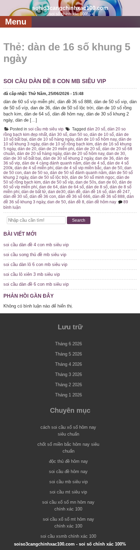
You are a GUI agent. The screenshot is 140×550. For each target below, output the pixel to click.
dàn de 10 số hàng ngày (51, 139)
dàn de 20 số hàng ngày (39, 153)
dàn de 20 (27, 148)
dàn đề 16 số (95, 191)
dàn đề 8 (76, 202)
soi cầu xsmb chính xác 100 (68, 536)
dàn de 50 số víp (58, 182)
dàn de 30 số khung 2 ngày (68, 158)
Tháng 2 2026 (68, 384)
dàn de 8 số (97, 187)
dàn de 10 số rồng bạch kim (67, 144)
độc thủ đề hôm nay (68, 461)
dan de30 (57, 191)
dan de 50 (113, 168)
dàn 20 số (96, 129)
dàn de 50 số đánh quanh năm (78, 172)
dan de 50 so (36, 172)
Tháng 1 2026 (68, 394)
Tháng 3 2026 (68, 374)
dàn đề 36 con (43, 196)
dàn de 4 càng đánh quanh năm (51, 163)
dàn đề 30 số (15, 196)
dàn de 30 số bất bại (22, 158)
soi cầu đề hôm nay (68, 471)
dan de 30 (115, 153)
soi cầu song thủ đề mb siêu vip (34, 254)
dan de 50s (85, 182)
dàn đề (74, 191)
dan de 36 (104, 158)
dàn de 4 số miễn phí (34, 168)
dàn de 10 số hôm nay (96, 139)
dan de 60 (107, 182)
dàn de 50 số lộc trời (49, 177)
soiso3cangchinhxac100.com (70, 8)
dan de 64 (48, 187)
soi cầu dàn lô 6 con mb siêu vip (35, 264)
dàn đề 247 (119, 191)
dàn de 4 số (94, 163)
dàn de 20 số (88, 148)
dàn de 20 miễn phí (56, 148)
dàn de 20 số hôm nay (84, 153)
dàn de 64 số (72, 187)
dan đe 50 (56, 202)
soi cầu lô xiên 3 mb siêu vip (31, 274)
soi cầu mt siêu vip (68, 491)
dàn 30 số (58, 134)
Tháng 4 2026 (68, 364)
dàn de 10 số (102, 134)
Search (78, 220)
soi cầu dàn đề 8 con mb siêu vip (54, 81)
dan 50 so (78, 134)
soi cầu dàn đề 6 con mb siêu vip (36, 284)
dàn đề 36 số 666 (74, 196)
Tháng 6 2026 (68, 343)
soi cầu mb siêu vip (46, 129)
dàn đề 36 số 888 (108, 196)
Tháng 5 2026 (68, 354)
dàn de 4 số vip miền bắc (78, 168)
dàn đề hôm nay (101, 202)
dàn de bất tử (33, 191)
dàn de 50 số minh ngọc (92, 177)
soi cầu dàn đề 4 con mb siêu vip (36, 244)
